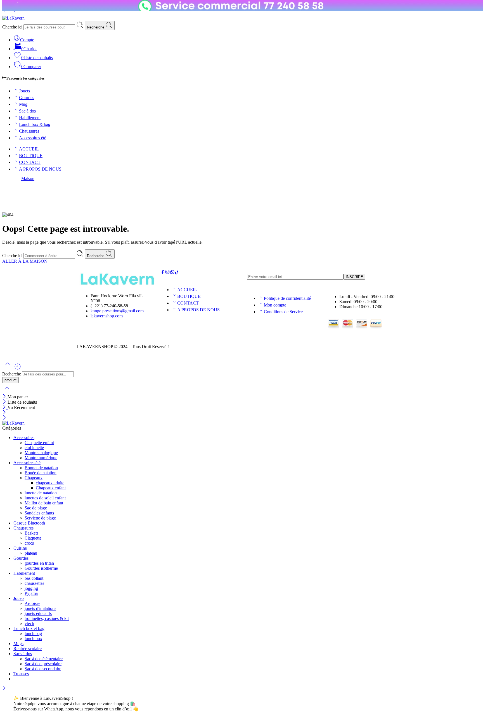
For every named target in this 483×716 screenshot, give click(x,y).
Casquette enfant (39, 442)
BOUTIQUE (30, 155)
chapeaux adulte (50, 482)
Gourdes (26, 97)
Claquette (33, 538)
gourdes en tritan (39, 563)
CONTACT (30, 162)
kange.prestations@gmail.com (117, 310)
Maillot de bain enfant (44, 503)
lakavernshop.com (107, 315)
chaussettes (34, 583)
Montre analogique (41, 452)
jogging (31, 588)
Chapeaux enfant (51, 487)
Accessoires (23, 437)
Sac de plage (36, 508)
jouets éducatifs (38, 613)
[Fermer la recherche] (7, 391)
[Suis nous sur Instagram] (167, 272)
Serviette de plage (40, 518)
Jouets (24, 90)
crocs (29, 543)
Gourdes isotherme (41, 568)
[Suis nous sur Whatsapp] (172, 272)
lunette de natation (41, 492)
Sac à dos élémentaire (44, 658)
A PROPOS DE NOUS (40, 169)
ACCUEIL (29, 149)
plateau (31, 553)
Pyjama (31, 593)
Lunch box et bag (28, 628)
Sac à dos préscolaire (43, 663)
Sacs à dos (22, 653)
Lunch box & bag (34, 124)
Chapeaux (33, 477)
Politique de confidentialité (287, 298)
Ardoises (32, 603)
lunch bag (33, 633)
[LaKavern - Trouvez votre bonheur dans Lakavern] (13, 18)
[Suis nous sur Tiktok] (177, 272)
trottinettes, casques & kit (47, 618)
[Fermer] (5, 396)
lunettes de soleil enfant (45, 497)
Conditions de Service (283, 311)
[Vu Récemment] (17, 368)
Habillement (30, 117)
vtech (29, 623)
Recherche (96, 27)
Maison (27, 178)
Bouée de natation (40, 472)
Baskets (31, 533)
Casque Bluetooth (29, 523)
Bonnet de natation (41, 467)
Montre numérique (41, 457)
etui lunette (34, 447)
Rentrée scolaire (27, 648)
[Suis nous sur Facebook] (162, 272)
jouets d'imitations (40, 608)
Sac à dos (27, 111)
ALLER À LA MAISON (25, 261)
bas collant (34, 578)
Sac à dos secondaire (43, 668)
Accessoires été (32, 137)
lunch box (33, 638)
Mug (23, 104)
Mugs (18, 643)
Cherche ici (12, 27)
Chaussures (29, 131)
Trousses (21, 673)
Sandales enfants (39, 513)
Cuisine (20, 548)
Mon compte (275, 305)
